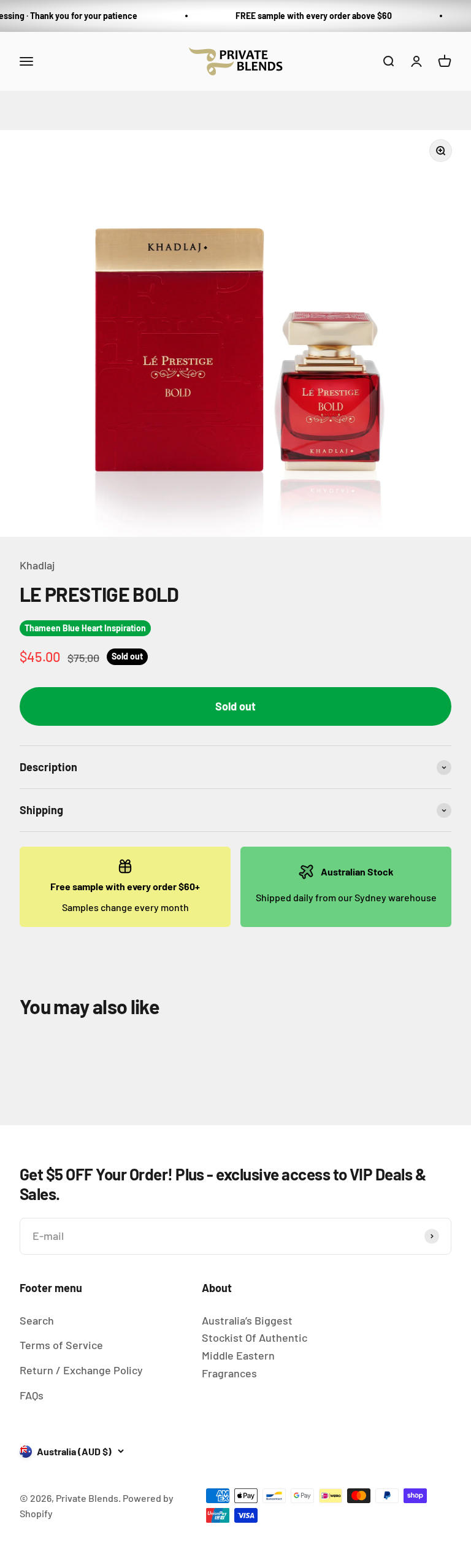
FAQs (32, 1395)
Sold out (235, 706)
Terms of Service (61, 1345)
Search (37, 1320)
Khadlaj (37, 565)
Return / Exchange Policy (81, 1370)
